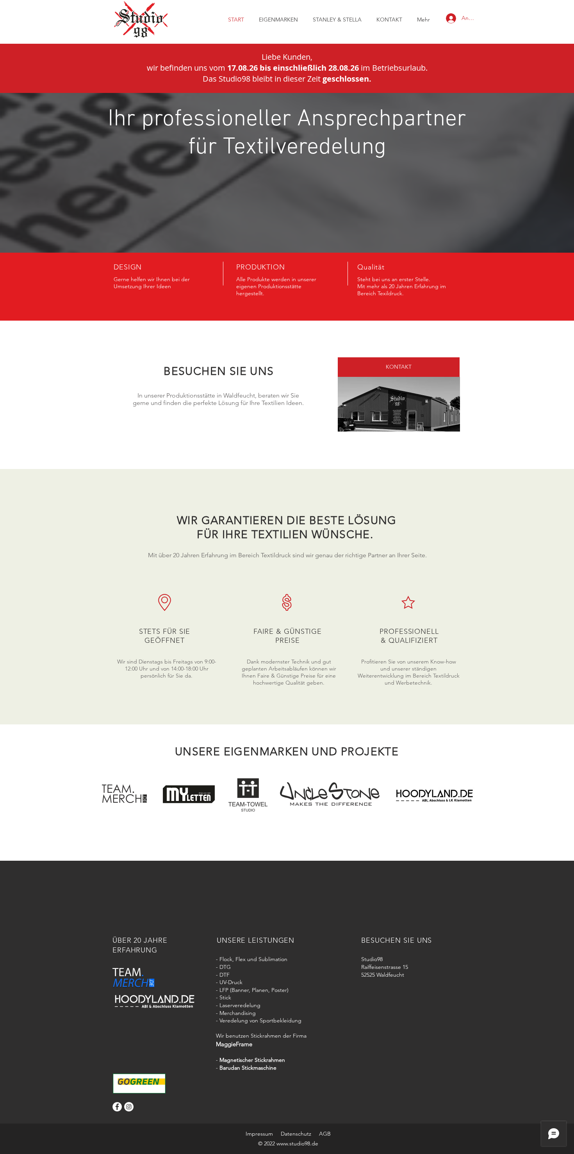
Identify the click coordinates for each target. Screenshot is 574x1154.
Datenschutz (296, 1133)
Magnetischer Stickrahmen (252, 1059)
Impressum (259, 1133)
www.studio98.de (297, 1143)
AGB (325, 1133)
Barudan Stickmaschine (247, 1067)
